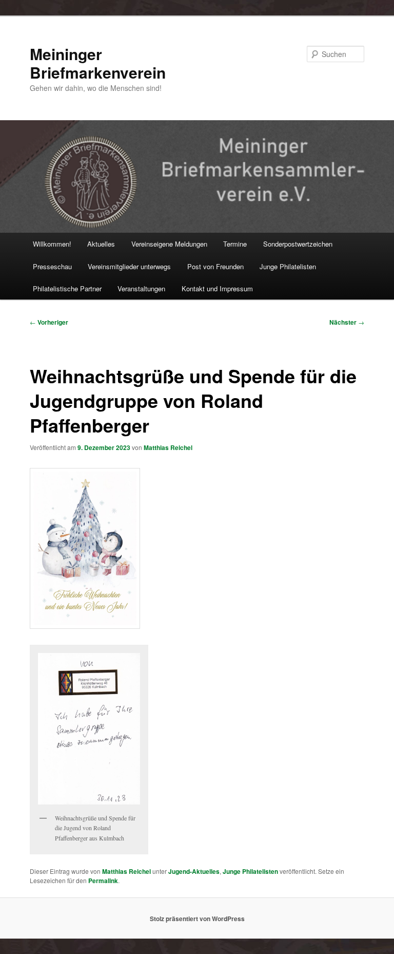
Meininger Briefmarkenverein (98, 63)
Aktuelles (101, 244)
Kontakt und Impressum (217, 288)
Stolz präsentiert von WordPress (197, 918)
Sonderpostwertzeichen (297, 244)
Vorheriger (49, 322)
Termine (235, 244)
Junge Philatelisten (288, 266)
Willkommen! (52, 244)
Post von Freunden (215, 266)
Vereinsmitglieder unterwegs (129, 266)
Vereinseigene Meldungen (169, 244)
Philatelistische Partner (67, 288)
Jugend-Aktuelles (194, 871)
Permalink (103, 880)
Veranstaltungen (141, 288)
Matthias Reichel (168, 447)
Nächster (346, 322)
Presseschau (52, 266)
